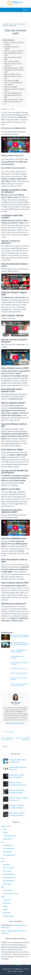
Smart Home (7, 884)
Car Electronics (8, 845)
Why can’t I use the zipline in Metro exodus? (23, 737)
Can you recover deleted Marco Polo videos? (19, 663)
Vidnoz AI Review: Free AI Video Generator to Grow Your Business (20, 636)
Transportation (7, 852)
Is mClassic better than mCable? (11, 48)
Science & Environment (10, 893)
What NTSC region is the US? (19, 668)
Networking (6, 913)
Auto (2, 842)
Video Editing (9, 731)
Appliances (6, 864)
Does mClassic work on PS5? (13, 68)
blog (2, 858)
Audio (5, 829)
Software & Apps (8, 916)
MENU (26, 10)
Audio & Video (5, 826)
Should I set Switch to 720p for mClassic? (14, 43)
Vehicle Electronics (9, 855)
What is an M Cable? (11, 87)
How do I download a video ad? (19, 673)
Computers (6, 900)
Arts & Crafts (7, 890)
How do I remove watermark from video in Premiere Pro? (20, 684)
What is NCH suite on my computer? (17, 657)
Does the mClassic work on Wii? (13, 77)
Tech (2, 897)
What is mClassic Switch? (12, 74)
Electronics (6, 903)
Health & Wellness (9, 874)
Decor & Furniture (8, 868)
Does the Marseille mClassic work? (13, 54)
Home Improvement (9, 877)
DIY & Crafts (7, 871)
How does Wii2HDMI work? (13, 93)
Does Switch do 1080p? (11, 80)
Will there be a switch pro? (12, 101)
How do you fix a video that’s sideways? (18, 678)
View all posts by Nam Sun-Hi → (15, 723)
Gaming (5, 906)
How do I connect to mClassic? (14, 51)
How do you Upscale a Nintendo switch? (14, 90)
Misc (2, 887)
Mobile (5, 909)
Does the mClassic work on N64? (13, 96)
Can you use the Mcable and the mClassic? (13, 83)
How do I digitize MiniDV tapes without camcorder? (19, 651)
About (15, 971)
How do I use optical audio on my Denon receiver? (7, 737)
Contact (20, 971)
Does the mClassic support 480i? (13, 58)
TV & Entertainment (9, 836)
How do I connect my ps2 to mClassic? (13, 64)
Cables (5, 832)
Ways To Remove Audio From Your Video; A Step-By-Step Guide (20, 643)
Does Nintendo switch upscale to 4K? (14, 71)
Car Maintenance (8, 848)
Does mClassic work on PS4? (13, 99)
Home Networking (8, 880)
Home (3, 861)
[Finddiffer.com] (15, 3)
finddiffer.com (18, 969)
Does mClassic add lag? (12, 61)
